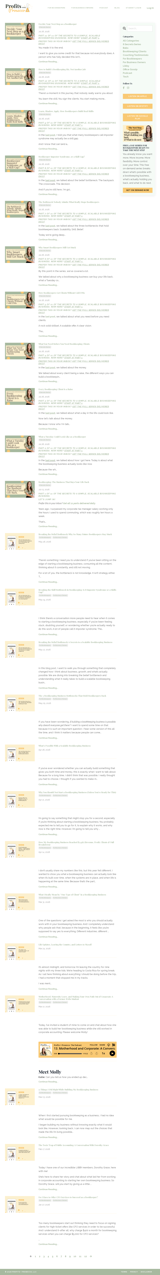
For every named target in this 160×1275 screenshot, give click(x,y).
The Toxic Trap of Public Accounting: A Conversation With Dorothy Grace (73, 1145)
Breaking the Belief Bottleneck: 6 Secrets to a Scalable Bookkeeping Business (75, 642)
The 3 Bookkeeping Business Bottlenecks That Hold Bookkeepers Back (72, 696)
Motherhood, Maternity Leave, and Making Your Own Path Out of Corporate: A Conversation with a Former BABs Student (75, 997)
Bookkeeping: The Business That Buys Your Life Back (63, 482)
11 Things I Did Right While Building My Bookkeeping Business (68, 1089)
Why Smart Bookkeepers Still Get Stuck (57, 247)
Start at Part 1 (73, 451)
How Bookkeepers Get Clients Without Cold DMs (61, 293)
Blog (117, 8)
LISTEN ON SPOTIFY (137, 106)
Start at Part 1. (73, 261)
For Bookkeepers (56, 8)
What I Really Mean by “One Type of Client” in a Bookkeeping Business (72, 894)
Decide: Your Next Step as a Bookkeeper (57, 24)
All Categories (131, 40)
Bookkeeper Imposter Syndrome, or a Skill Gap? (61, 157)
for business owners (60, 537)
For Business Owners (82, 8)
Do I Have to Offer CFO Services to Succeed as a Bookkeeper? (68, 1197)
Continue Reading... (48, 61)
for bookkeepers (45, 537)
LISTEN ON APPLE (137, 96)
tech (125, 76)
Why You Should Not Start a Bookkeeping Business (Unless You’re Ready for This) (77, 792)
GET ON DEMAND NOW (137, 190)
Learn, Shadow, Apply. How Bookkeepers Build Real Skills (66, 111)
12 (85, 1256)
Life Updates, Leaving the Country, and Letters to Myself (65, 944)
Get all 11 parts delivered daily (79, 503)
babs (125, 48)
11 (80, 1256)
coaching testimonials (135, 55)
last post (50, 180)
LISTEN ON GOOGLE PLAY (137, 117)
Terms (124, 1272)
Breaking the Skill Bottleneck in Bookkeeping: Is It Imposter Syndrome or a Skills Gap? (77, 591)
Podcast (104, 8)
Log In (150, 8)
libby (126, 66)
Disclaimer (146, 1272)
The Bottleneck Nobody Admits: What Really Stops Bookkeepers (68, 202)
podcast (127, 73)
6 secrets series (44, 27)
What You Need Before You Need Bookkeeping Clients (64, 344)
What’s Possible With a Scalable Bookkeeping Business (64, 746)
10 (75, 1256)
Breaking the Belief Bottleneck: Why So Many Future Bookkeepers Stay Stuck (75, 534)
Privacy (134, 1272)
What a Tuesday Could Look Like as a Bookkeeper (62, 437)
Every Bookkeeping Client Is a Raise (55, 389)
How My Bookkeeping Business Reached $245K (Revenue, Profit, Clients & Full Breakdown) (76, 843)
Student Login (133, 8)
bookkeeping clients (134, 51)
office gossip (130, 69)
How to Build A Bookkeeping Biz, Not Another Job (62, 69)
